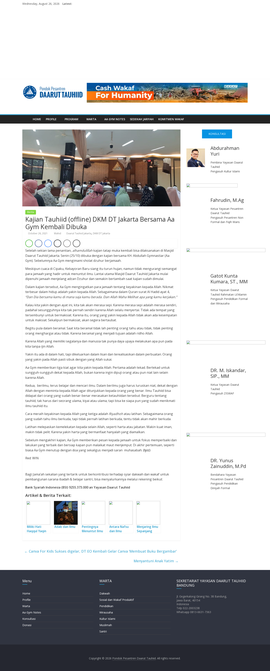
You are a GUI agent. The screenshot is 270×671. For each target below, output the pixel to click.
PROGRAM (71, 119)
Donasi (26, 625)
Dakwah (104, 593)
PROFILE (51, 119)
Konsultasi (29, 619)
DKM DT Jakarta (101, 233)
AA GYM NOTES (114, 119)
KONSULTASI (217, 134)
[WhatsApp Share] (29, 243)
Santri (103, 631)
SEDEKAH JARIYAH (142, 119)
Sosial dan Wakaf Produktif (116, 600)
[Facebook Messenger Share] (48, 243)
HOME (37, 119)
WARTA (91, 119)
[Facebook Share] (38, 243)
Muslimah (105, 625)
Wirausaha (106, 612)
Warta (26, 606)
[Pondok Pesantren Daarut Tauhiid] (26, 119)
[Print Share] (76, 243)
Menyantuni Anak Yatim (156, 561)
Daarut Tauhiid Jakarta (78, 233)
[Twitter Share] (57, 243)
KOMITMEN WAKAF (171, 119)
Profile (26, 600)
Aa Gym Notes (31, 612)
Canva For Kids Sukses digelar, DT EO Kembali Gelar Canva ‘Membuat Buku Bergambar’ (100, 551)
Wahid (58, 233)
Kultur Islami (107, 619)
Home (26, 593)
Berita (30, 212)
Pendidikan (106, 606)
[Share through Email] (67, 243)
